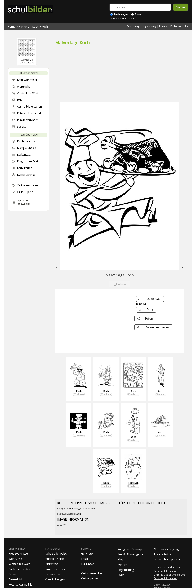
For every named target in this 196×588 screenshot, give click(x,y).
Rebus (12, 574)
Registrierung (149, 26)
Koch (35, 26)
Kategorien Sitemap (130, 549)
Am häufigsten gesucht (132, 554)
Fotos (137, 14)
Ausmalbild (15, 579)
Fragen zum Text (55, 569)
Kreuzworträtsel (18, 553)
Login (121, 575)
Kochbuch (133, 482)
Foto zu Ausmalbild (20, 584)
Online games (89, 578)
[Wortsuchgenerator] (27, 64)
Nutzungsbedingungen (168, 549)
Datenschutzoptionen (167, 559)
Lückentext (51, 564)
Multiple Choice (54, 558)
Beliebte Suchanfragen (122, 18)
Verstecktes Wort (19, 564)
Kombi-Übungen (55, 579)
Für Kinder (87, 564)
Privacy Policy (162, 554)
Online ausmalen (91, 573)
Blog (120, 559)
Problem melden (179, 26)
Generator (87, 553)
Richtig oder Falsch (56, 553)
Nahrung (23, 26)
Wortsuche (15, 558)
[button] (153, 327)
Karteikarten (52, 574)
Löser (84, 558)
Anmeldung (133, 26)
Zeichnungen (120, 14)
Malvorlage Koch (78, 508)
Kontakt (163, 26)
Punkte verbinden (19, 569)
